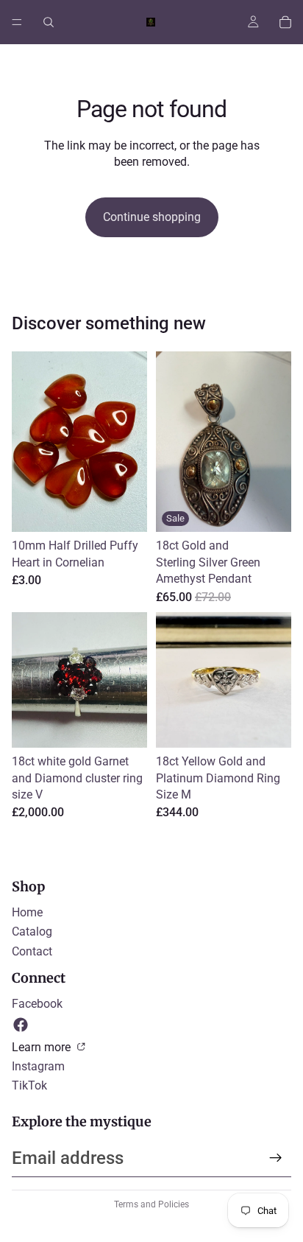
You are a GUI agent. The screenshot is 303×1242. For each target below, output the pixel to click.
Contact (32, 951)
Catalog (32, 931)
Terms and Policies (151, 1204)
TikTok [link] (29, 1085)
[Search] (48, 22)
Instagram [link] (38, 1066)
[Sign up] (275, 1158)
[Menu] (17, 22)
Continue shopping (152, 217)
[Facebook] (20, 1025)
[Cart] (285, 22)
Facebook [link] (37, 1004)
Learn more (43, 1047)
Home (27, 912)
